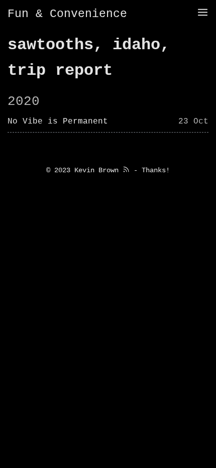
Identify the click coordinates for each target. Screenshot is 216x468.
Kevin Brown (96, 170)
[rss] (126, 170)
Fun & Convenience (67, 14)
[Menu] (202, 14)
